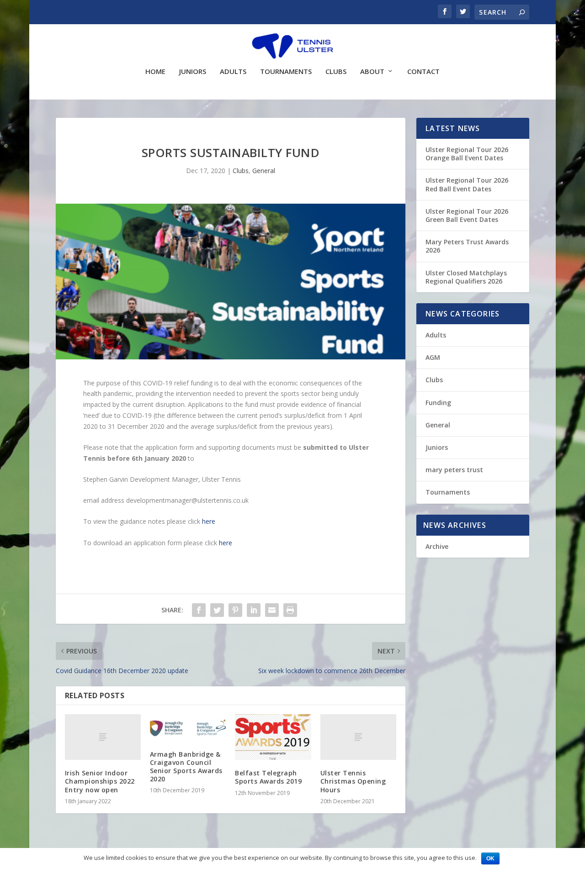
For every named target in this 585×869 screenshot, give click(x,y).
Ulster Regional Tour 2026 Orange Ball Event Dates (466, 153)
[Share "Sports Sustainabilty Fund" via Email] (272, 610)
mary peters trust (454, 469)
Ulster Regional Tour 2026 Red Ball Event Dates (466, 184)
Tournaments (286, 72)
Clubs (335, 72)
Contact (423, 72)
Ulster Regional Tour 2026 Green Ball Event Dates (466, 215)
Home (155, 72)
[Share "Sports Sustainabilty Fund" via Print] (290, 610)
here (208, 521)
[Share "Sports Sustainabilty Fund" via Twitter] (217, 610)
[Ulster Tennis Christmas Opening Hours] (358, 737)
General (263, 170)
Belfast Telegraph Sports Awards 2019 (268, 777)
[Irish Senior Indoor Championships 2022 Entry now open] (103, 737)
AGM (432, 357)
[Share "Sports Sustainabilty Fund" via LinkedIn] (254, 610)
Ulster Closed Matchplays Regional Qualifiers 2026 (466, 277)
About (372, 72)
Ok (490, 858)
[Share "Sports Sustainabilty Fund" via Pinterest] (235, 610)
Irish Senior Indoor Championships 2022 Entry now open (100, 781)
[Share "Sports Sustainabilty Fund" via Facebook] (199, 610)
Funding (438, 402)
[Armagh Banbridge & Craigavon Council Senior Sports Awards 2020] (188, 727)
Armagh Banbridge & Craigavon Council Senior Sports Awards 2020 (186, 767)
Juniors (192, 72)
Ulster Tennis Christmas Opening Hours (353, 781)
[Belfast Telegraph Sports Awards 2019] (273, 737)
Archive (436, 546)
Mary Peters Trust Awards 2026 (467, 245)
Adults (233, 72)
